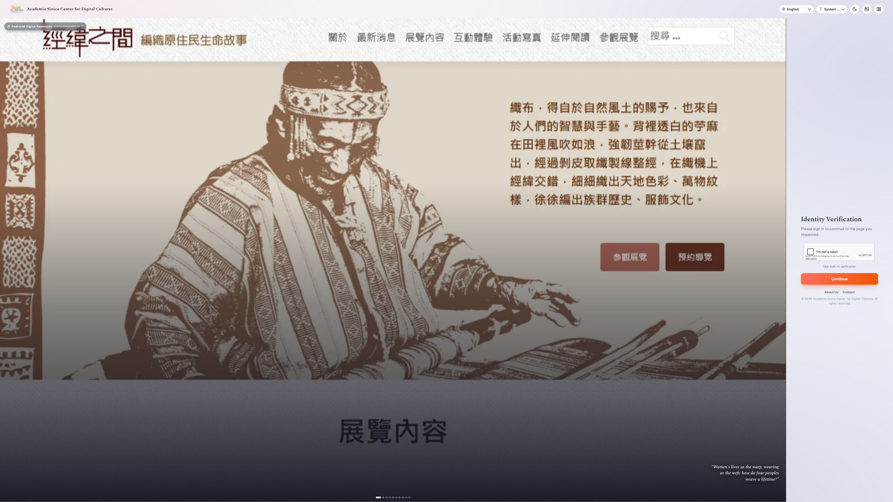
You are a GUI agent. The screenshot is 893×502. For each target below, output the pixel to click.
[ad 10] (407, 497)
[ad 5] (391, 497)
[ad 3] (385, 497)
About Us (831, 292)
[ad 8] (401, 497)
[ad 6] (394, 497)
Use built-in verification (839, 266)
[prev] (8, 260)
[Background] (867, 9)
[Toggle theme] (855, 9)
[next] (777, 260)
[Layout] (879, 9)
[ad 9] (404, 497)
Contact (849, 292)
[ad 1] (378, 497)
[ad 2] (381, 497)
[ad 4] (388, 497)
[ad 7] (398, 497)
